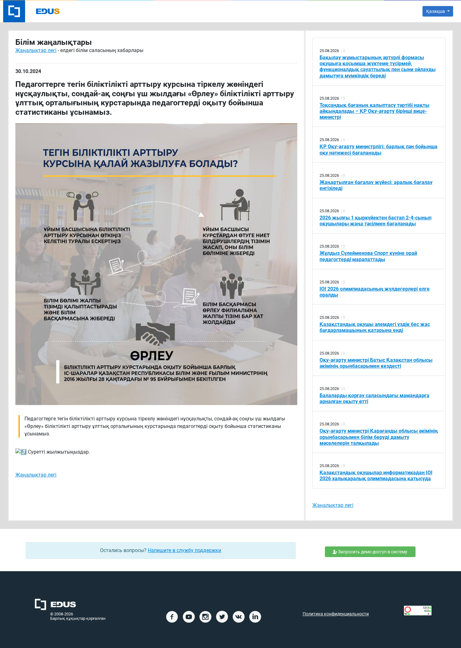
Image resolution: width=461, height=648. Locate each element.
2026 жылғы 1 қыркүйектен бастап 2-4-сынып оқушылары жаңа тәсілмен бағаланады (376, 221)
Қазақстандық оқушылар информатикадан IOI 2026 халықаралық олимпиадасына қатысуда (376, 476)
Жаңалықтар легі (35, 50)
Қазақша (436, 11)
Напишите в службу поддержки (184, 550)
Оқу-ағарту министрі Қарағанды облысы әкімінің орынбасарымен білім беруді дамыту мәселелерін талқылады (379, 437)
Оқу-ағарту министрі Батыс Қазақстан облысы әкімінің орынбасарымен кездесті (376, 363)
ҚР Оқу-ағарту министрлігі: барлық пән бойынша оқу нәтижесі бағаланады (378, 149)
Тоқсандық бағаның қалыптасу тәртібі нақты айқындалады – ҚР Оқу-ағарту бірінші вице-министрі (374, 111)
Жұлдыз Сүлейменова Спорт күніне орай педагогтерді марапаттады (368, 256)
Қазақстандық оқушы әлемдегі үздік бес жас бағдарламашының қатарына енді (375, 327)
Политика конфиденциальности (336, 614)
